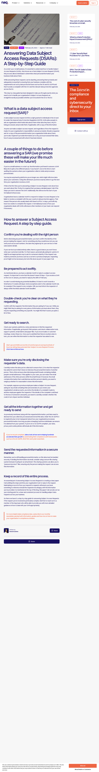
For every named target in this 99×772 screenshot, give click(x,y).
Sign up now (81, 120)
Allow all (82, 765)
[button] (15, 3)
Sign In (93, 3)
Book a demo (82, 3)
